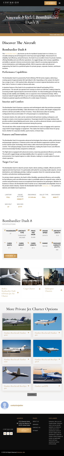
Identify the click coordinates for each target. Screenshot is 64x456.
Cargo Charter (29, 288)
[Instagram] (8, 433)
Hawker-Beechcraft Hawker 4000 (15, 334)
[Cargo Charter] (40, 289)
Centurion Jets (46, 186)
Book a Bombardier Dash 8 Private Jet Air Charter (8, 292)
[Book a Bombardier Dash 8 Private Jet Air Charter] (18, 293)
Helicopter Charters (49, 289)
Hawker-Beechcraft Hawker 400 (46, 334)
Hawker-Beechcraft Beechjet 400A (46, 360)
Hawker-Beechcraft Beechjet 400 (15, 387)
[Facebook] (4, 433)
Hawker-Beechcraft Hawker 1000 (15, 360)
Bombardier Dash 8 (11, 53)
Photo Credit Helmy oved (56, 34)
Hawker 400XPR (41, 386)
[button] (59, 3)
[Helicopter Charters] (61, 290)
